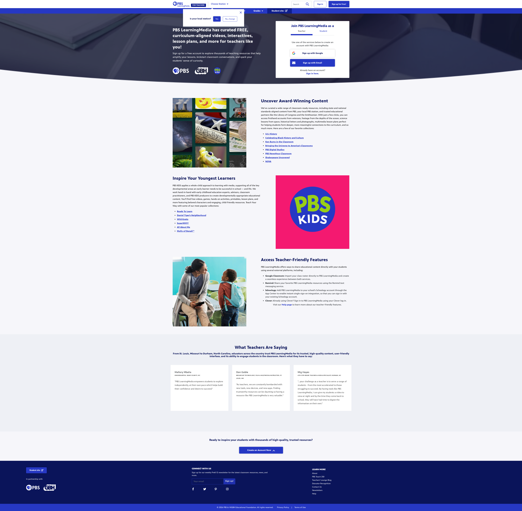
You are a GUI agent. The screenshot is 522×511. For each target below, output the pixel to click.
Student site (278, 11)
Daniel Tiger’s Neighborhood (191, 215)
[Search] (307, 4)
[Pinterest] (216, 489)
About (314, 473)
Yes (216, 19)
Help (314, 494)
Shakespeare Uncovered (277, 157)
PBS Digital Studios (274, 149)
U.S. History (271, 134)
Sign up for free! (339, 4)
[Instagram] (227, 489)
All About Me (183, 227)
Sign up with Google (312, 53)
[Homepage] (182, 4)
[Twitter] (204, 489)
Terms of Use (300, 507)
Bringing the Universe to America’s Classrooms (289, 145)
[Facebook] (193, 489)
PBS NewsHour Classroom (278, 153)
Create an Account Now (259, 450)
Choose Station (218, 4)
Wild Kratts (182, 219)
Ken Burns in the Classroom (279, 141)
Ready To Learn (184, 211)
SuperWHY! (183, 223)
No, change (230, 19)
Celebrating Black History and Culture (284, 138)
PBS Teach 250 (318, 477)
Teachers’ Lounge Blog (321, 480)
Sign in (320, 4)
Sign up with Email (312, 62)
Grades (257, 11)
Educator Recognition (321, 483)
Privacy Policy (283, 507)
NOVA (268, 161)
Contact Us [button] (317, 487)
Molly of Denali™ (185, 231)
